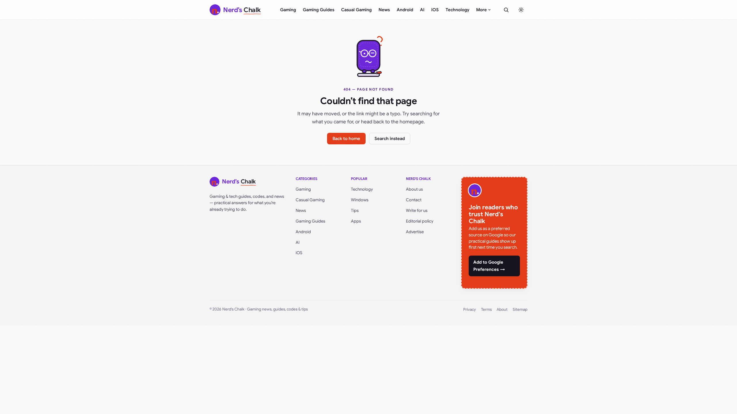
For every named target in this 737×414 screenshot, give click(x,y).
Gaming (288, 9)
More (481, 9)
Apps (356, 221)
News (384, 9)
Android (405, 9)
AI (422, 9)
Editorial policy (419, 221)
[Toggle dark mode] (521, 9)
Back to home (346, 138)
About (502, 309)
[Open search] (506, 9)
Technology (457, 9)
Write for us (417, 210)
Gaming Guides (318, 9)
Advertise (415, 231)
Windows (359, 199)
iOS (435, 9)
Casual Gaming (356, 9)
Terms (486, 309)
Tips (355, 210)
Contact (413, 199)
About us (414, 189)
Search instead (390, 138)
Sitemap (520, 309)
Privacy (469, 309)
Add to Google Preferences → (489, 266)
